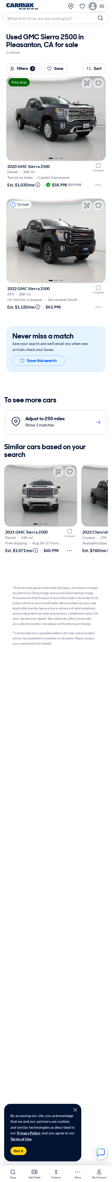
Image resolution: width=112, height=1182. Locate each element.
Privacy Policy (28, 1133)
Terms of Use (20, 1139)
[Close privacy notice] (75, 1110)
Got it (18, 1151)
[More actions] (98, 185)
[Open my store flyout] (71, 6)
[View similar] (87, 83)
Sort (98, 68)
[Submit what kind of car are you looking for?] (101, 18)
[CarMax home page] (22, 6)
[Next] (99, 118)
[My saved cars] (82, 6)
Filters (25, 68)
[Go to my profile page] (98, 6)
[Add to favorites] (98, 83)
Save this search (42, 360)
